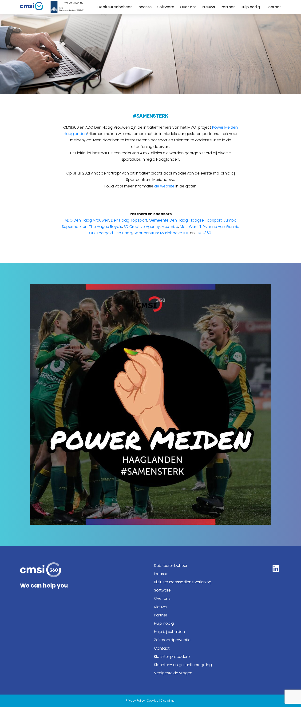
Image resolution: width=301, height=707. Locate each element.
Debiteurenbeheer (114, 7)
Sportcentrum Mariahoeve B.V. (161, 233)
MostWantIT (191, 226)
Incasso (145, 7)
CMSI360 (203, 233)
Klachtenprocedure (172, 656)
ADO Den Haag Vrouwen (87, 220)
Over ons (188, 7)
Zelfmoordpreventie (172, 640)
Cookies (152, 701)
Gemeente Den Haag (168, 220)
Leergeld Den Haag (114, 233)
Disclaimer (167, 701)
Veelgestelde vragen (173, 673)
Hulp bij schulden (169, 631)
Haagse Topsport (206, 220)
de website (164, 186)
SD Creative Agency (142, 226)
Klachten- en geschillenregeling (183, 664)
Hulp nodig (250, 7)
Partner (228, 7)
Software (165, 7)
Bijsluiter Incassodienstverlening (182, 582)
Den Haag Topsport (129, 220)
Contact (273, 7)
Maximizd (170, 226)
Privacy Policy (135, 701)
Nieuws (208, 7)
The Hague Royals (105, 226)
